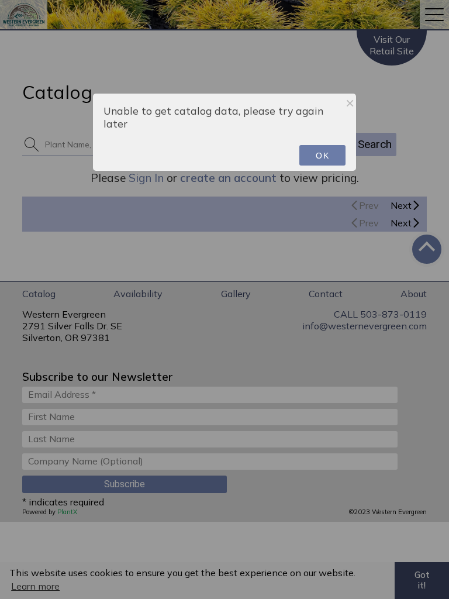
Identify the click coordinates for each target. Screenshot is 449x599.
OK (322, 155)
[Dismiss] (350, 103)
